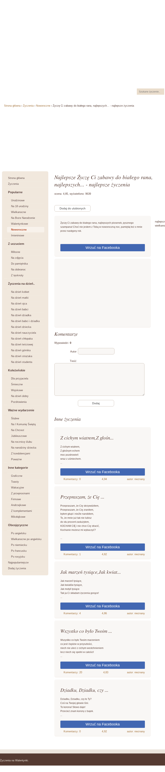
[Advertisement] (102, 294)
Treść (73, 361)
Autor (73, 351)
